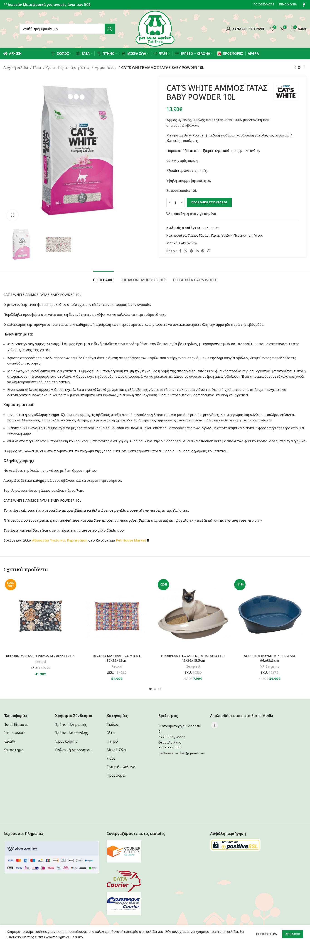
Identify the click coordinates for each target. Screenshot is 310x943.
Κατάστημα (13, 749)
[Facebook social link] (304, 4)
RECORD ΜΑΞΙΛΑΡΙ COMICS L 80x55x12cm (117, 658)
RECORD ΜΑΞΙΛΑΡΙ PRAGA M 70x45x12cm (40, 655)
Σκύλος (113, 724)
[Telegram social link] (203, 251)
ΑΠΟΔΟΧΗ (292, 934)
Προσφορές (116, 775)
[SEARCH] (110, 29)
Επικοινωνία (14, 732)
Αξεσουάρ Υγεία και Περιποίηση (59, 540)
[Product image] (117, 614)
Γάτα (37, 67)
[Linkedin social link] (197, 251)
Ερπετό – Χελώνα (121, 766)
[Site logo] (155, 28)
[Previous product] (295, 68)
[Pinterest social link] (191, 251)
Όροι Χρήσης (66, 741)
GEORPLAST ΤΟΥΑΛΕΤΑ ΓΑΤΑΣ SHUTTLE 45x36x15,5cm (193, 658)
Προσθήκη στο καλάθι (209, 202)
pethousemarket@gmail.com (181, 753)
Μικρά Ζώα (116, 749)
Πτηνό (112, 741)
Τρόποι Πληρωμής (71, 724)
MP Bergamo (270, 666)
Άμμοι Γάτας (105, 67)
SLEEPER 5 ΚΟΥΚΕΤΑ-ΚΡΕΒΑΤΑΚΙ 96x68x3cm (269, 658)
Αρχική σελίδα (16, 67)
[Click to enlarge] (12, 215)
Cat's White (188, 243)
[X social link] (186, 251)
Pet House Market (131, 540)
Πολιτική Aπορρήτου (73, 749)
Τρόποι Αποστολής (71, 732)
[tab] (103, 278)
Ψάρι (111, 758)
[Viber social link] (209, 251)
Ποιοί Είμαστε (15, 724)
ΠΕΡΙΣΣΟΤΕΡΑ (266, 934)
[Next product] (304, 68)
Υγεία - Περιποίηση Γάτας (68, 67)
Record (40, 661)
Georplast (193, 666)
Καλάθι (9, 741)
